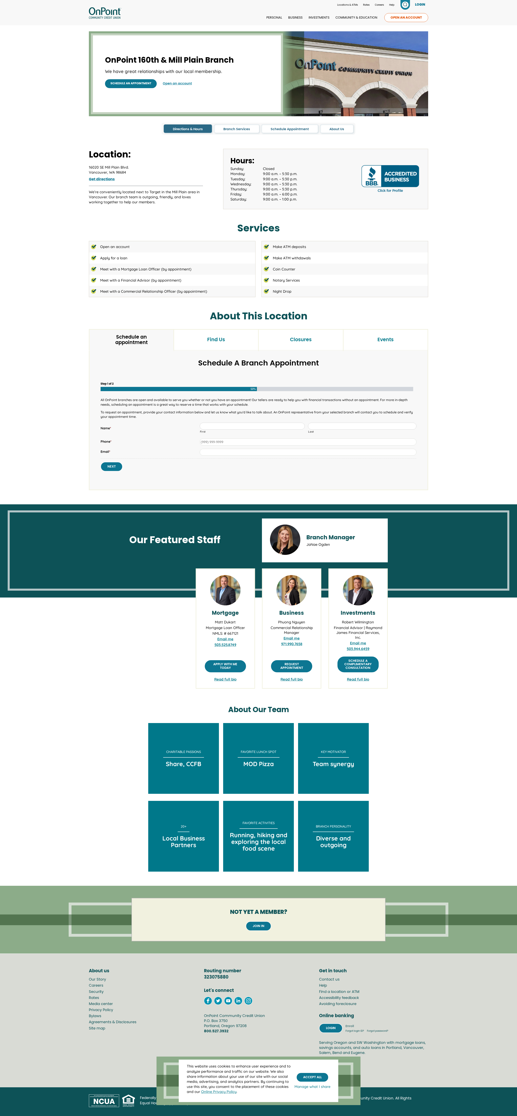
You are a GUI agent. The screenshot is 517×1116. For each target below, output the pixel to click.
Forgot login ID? (355, 1031)
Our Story (97, 979)
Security (96, 992)
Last (311, 431)
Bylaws (95, 1016)
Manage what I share (312, 1086)
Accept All (312, 1077)
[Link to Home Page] (105, 13)
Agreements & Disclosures (112, 1022)
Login (331, 1028)
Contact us (329, 979)
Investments (319, 17)
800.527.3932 (216, 1031)
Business (295, 17)
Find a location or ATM (339, 992)
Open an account (406, 17)
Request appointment (291, 666)
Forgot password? (377, 1031)
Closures (301, 339)
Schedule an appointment (130, 83)
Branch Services (236, 129)
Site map (97, 1028)
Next (111, 466)
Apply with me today (225, 666)
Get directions (102, 179)
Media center (101, 1004)
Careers (379, 5)
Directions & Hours (188, 129)
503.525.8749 (225, 644)
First (203, 431)
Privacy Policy (101, 1010)
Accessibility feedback (339, 998)
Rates (366, 5)
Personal (274, 17)
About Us (336, 129)
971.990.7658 (291, 644)
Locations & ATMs (347, 5)
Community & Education (356, 17)
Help (391, 5)
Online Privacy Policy (218, 1091)
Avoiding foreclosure (337, 1004)
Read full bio (225, 679)
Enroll (350, 1026)
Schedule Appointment (290, 129)
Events (385, 339)
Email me (225, 639)
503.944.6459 (358, 648)
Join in (258, 926)
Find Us (216, 339)
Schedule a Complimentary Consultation (358, 664)
